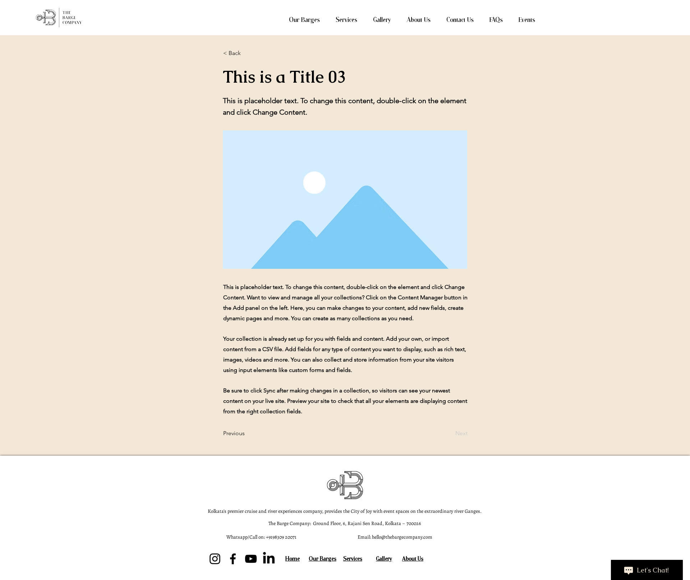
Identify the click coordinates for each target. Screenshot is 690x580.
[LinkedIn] (269, 559)
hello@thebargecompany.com (402, 537)
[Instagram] (215, 559)
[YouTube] (251, 559)
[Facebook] (233, 559)
